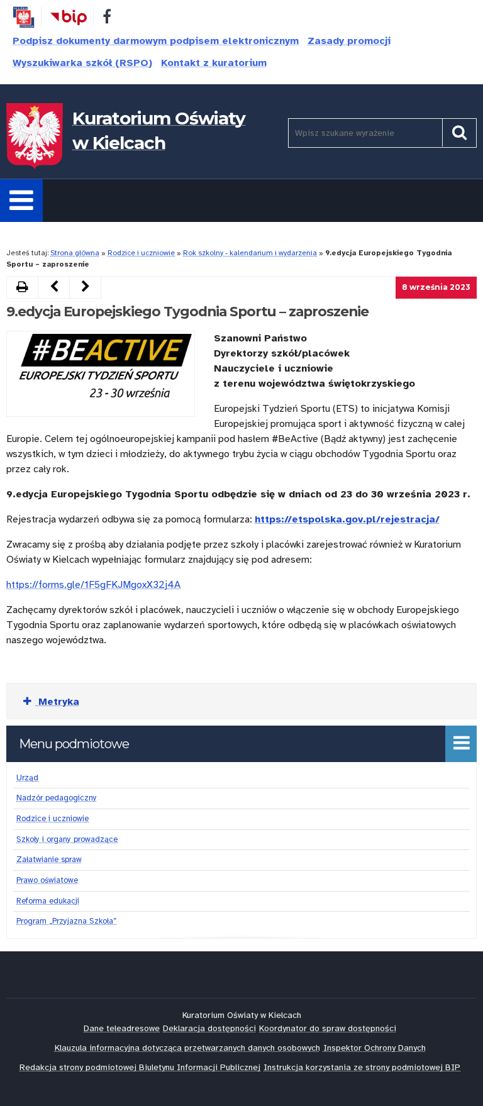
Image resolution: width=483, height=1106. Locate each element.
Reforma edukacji (47, 901)
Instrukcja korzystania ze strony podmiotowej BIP (362, 1067)
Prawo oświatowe (47, 880)
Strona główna (74, 252)
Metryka (57, 701)
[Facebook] (107, 19)
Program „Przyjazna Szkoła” (66, 921)
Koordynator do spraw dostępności (327, 1028)
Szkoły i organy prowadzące (67, 839)
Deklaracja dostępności (209, 1028)
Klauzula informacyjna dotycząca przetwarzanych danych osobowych (187, 1047)
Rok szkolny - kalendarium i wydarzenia (250, 252)
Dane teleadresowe (122, 1028)
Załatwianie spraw (49, 859)
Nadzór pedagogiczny (56, 798)
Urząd (27, 778)
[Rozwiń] (21, 200)
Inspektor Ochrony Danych (374, 1047)
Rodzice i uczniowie (141, 252)
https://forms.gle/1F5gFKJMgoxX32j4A (93, 584)
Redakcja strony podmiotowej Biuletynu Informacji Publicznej (139, 1067)
